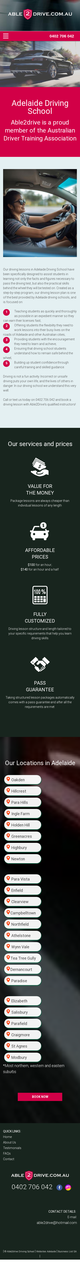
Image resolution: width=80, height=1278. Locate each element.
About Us (9, 1142)
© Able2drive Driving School (19, 1251)
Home (7, 1137)
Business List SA (67, 1251)
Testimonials (12, 1148)
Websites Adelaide (46, 1251)
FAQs (7, 1153)
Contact (8, 1159)
